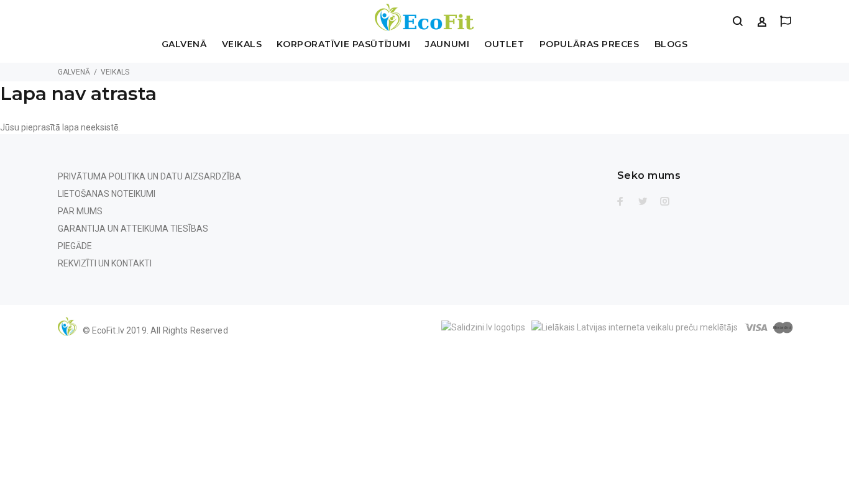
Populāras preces (589, 45)
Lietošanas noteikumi (106, 194)
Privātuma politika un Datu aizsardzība (149, 176)
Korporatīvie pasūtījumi (343, 45)
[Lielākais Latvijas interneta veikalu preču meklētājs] (634, 326)
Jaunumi (447, 45)
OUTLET (504, 45)
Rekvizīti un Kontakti (105, 263)
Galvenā (184, 45)
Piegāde (75, 246)
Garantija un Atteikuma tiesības (133, 229)
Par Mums (80, 211)
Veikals (242, 45)
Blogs (671, 45)
